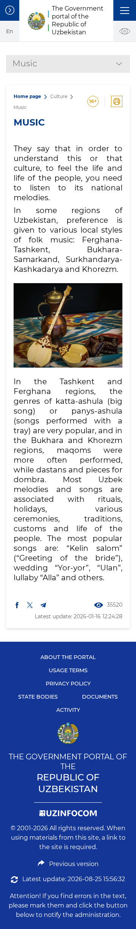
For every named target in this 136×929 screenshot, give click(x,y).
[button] (124, 10)
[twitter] (30, 605)
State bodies (38, 696)
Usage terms (68, 670)
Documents (100, 696)
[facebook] (17, 605)
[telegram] (43, 605)
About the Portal (68, 657)
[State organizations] (9, 10)
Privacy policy (68, 683)
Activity (68, 710)
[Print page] (116, 101)
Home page (27, 96)
